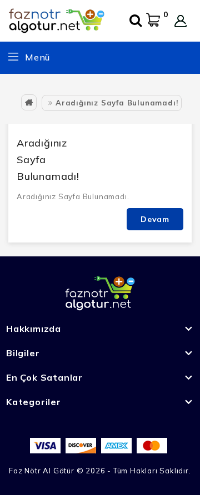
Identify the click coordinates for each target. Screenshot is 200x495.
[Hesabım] (180, 21)
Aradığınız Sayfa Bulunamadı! (117, 102)
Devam (155, 219)
